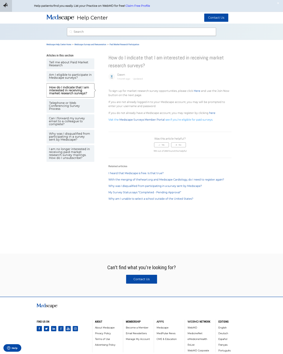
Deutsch (223, 333)
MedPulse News (166, 333)
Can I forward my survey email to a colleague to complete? (67, 121)
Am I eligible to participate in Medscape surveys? (70, 76)
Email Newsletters (136, 333)
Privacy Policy (103, 333)
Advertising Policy (105, 344)
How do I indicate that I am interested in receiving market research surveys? (69, 90)
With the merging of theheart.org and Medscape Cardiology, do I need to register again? (166, 179)
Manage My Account (138, 339)
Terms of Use (102, 339)
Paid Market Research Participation (124, 44)
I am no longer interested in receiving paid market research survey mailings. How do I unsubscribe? (69, 153)
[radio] (161, 144)
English (222, 327)
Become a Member (137, 327)
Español (222, 339)
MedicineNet (195, 333)
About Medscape (105, 327)
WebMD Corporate (198, 350)
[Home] (60, 19)
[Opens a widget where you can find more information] (12, 348)
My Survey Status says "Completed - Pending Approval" (144, 192)
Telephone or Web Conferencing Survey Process (64, 106)
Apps (160, 321)
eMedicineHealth (197, 339)
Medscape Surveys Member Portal (142, 119)
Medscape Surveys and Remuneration (90, 44)
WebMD (192, 327)
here (212, 113)
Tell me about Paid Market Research (68, 64)
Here (197, 90)
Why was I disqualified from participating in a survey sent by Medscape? (69, 136)
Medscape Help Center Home (59, 44)
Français (222, 344)
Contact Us (216, 17)
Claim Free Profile (137, 5)
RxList (191, 344)
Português (224, 350)
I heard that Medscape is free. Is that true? (136, 173)
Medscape (163, 327)
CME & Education (167, 339)
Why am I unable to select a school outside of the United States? (150, 198)
